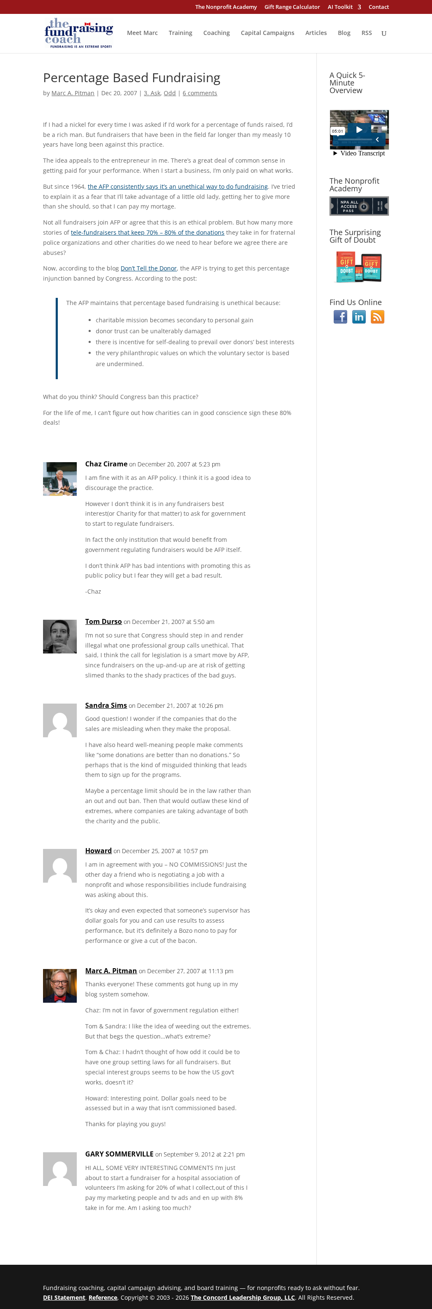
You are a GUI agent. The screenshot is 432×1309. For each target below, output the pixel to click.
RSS (367, 33)
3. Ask (152, 93)
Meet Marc (142, 33)
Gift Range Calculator (292, 7)
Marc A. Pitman (72, 93)
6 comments (200, 93)
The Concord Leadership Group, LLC (243, 1297)
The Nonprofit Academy (226, 7)
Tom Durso (103, 621)
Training (180, 33)
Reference (103, 1297)
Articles (316, 33)
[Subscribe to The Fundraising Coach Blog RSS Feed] (377, 321)
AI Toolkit (340, 7)
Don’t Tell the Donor (149, 268)
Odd (170, 93)
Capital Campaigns (267, 33)
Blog (344, 33)
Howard (98, 850)
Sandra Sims (106, 705)
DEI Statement (64, 1297)
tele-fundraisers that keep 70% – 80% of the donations (147, 232)
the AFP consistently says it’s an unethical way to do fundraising (178, 186)
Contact (379, 7)
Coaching (216, 33)
